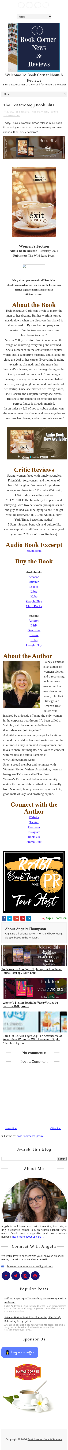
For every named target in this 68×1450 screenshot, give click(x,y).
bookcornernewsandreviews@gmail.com (30, 1266)
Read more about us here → (28, 1236)
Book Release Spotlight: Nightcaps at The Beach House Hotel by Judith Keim (31, 971)
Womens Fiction (11, 115)
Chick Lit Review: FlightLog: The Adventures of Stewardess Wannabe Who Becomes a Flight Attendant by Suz (32, 1039)
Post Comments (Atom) (30, 1136)
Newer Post (11, 1128)
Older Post (55, 1128)
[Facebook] (21, 5)
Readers (35, 111)
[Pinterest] (46, 5)
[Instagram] (37, 5)
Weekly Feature (49, 111)
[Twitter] (29, 5)
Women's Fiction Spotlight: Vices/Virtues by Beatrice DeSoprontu (30, 1004)
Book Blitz (24, 111)
